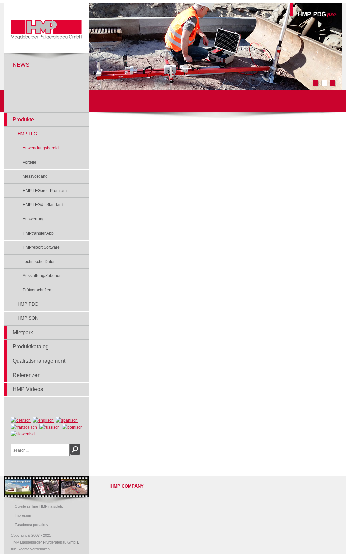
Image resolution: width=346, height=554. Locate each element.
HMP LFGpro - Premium (45, 190)
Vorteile (29, 162)
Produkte (23, 119)
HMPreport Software (41, 247)
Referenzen (27, 375)
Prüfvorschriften (37, 290)
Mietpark (23, 332)
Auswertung (34, 219)
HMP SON (28, 318)
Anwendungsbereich (42, 148)
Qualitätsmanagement (39, 361)
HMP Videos (28, 389)
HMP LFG (27, 133)
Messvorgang (35, 176)
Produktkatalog (31, 347)
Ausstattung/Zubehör (42, 275)
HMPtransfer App (38, 233)
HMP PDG (28, 304)
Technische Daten (39, 261)
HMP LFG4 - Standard (43, 204)
